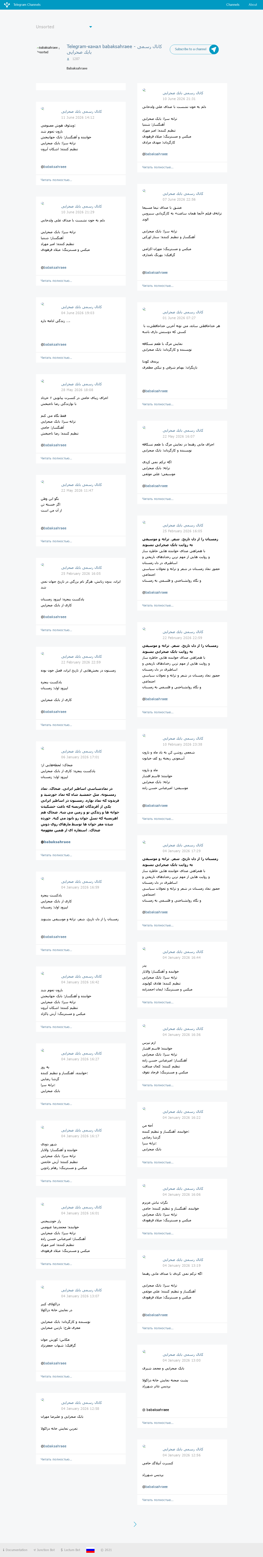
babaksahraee (55, 166)
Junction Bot (45, 1550)
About (253, 4)
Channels (232, 4)
